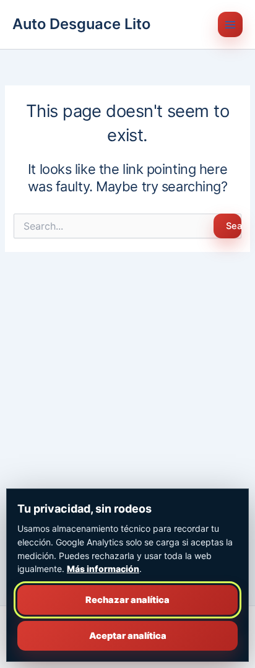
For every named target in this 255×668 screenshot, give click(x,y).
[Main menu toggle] (230, 24)
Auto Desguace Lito (81, 24)
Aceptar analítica (127, 635)
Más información (103, 568)
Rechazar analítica (127, 599)
